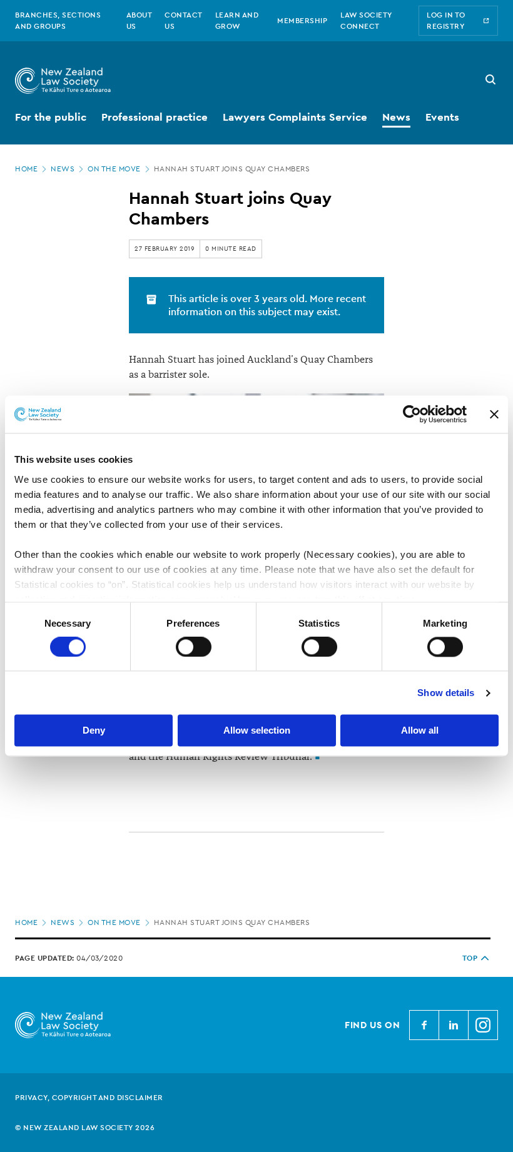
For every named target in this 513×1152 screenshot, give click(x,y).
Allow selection (256, 730)
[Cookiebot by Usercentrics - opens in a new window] (412, 414)
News (62, 169)
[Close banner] (494, 414)
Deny (94, 730)
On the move (114, 169)
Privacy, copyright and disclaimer (89, 1098)
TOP (470, 958)
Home (26, 169)
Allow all (420, 730)
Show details (445, 692)
